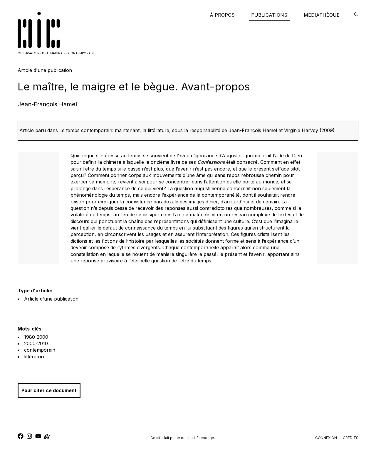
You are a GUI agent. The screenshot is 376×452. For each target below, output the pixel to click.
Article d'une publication (51, 299)
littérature (35, 357)
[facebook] (21, 437)
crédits (350, 438)
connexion (326, 438)
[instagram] (29, 437)
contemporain (39, 350)
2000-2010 (36, 343)
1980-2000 (36, 337)
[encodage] (356, 15)
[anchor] (47, 437)
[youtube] (38, 437)
